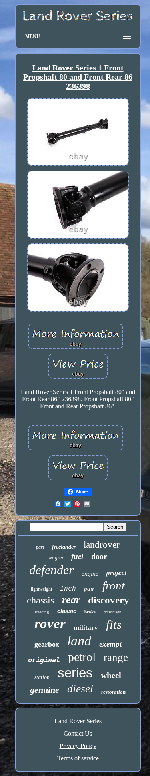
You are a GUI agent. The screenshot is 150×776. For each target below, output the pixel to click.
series (75, 672)
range (116, 657)
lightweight (41, 589)
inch (68, 588)
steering (42, 611)
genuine (44, 690)
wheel (111, 675)
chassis (40, 600)
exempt (110, 644)
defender (51, 570)
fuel (77, 556)
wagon (55, 558)
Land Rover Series (78, 721)
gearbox (46, 644)
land (79, 640)
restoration (113, 692)
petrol (82, 656)
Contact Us (78, 733)
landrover (102, 545)
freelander (64, 547)
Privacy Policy (78, 745)
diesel (80, 688)
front (113, 585)
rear (71, 599)
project (116, 572)
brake (90, 611)
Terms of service (78, 758)
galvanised (112, 612)
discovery (108, 600)
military (86, 627)
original (44, 660)
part (40, 547)
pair (89, 588)
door (99, 556)
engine (90, 573)
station (42, 677)
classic (66, 610)
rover (50, 623)
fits (114, 624)
